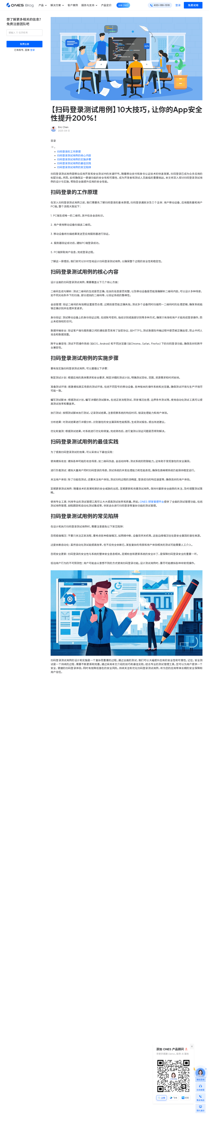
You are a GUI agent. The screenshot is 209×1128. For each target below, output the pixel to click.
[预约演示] (200, 1106)
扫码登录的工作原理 (69, 151)
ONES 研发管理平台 (152, 501)
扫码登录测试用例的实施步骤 (74, 159)
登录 (178, 5)
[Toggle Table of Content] (53, 147)
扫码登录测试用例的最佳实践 (74, 163)
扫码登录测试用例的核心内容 (74, 155)
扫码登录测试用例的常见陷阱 (74, 167)
